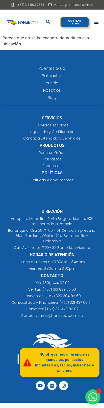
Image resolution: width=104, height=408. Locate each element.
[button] (92, 396)
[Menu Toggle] (96, 22)
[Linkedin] (52, 385)
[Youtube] (40, 385)
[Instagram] (63, 385)
